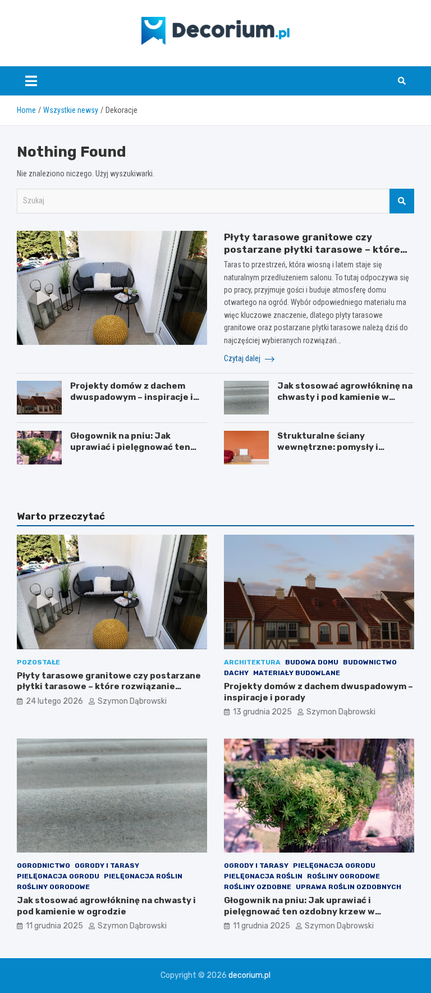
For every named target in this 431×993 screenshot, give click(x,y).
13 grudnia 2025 (262, 712)
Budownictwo (370, 662)
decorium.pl (249, 975)
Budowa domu (311, 662)
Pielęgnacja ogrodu (58, 876)
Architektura (252, 662)
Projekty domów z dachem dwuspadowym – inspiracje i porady (131, 397)
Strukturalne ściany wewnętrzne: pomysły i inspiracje (327, 447)
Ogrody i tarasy (107, 865)
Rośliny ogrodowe (53, 887)
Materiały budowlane (296, 673)
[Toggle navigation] (31, 80)
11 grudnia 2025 (54, 926)
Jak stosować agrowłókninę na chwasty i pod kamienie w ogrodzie (344, 397)
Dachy (236, 673)
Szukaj (401, 201)
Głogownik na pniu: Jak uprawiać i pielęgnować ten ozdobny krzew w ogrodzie (130, 447)
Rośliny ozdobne (257, 887)
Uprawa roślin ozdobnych (348, 887)
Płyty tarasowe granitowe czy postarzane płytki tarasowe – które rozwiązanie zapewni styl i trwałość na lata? (109, 687)
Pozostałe (38, 662)
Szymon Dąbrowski (132, 701)
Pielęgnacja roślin (143, 876)
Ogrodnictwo (43, 865)
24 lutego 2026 (54, 701)
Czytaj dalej (243, 358)
